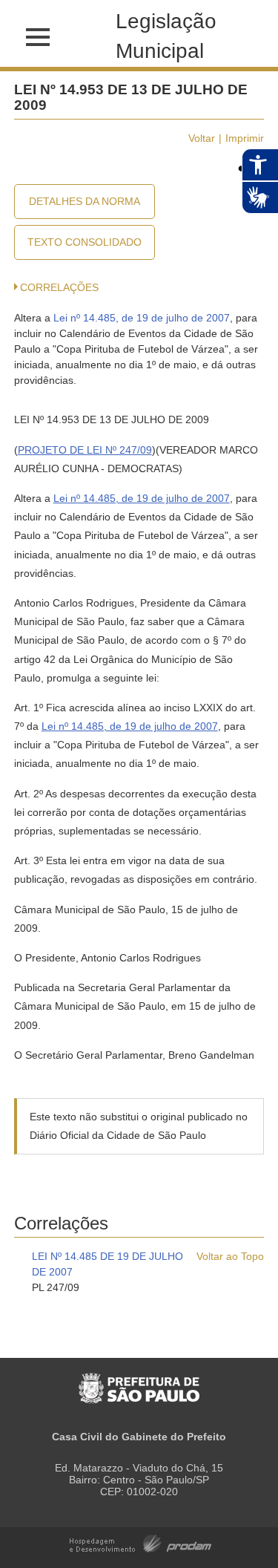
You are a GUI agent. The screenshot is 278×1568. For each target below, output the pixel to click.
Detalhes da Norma (84, 201)
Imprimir (244, 138)
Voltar (201, 138)
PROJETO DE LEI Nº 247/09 (85, 450)
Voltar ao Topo (230, 1256)
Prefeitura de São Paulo (139, 1380)
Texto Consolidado (84, 242)
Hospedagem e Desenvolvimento (140, 1542)
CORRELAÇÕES (59, 287)
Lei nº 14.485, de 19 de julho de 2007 (141, 318)
